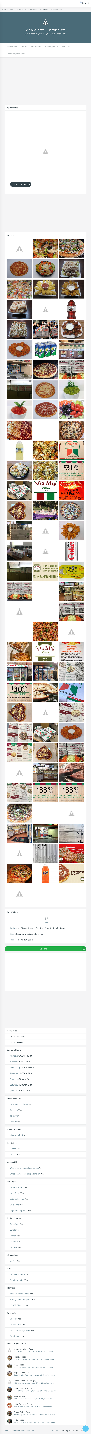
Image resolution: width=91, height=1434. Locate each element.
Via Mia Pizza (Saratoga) (25, 1380)
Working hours (51, 46)
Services (66, 46)
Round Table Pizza (22, 1412)
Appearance (12, 46)
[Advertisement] (45, 81)
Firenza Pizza (20, 1357)
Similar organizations (16, 53)
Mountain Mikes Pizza (23, 1349)
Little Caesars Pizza (23, 1388)
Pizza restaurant (31, 9)
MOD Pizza (19, 1365)
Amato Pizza (19, 1396)
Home (4, 9)
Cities (11, 9)
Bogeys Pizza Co (21, 1372)
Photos (24, 46)
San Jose (19, 9)
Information (36, 46)
